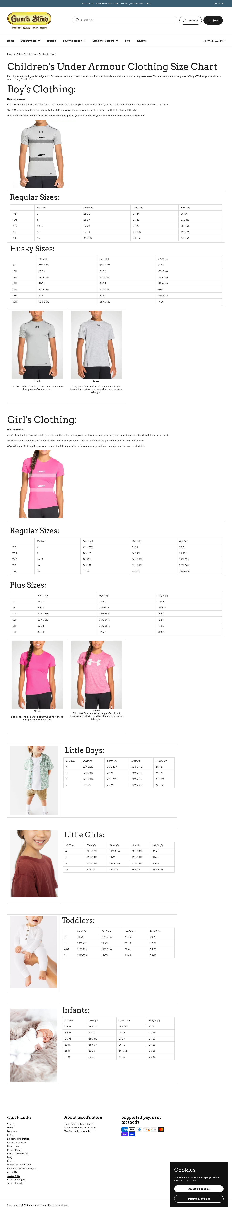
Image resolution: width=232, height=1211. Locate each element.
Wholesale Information (19, 1164)
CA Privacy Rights (16, 1179)
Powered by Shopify (58, 1204)
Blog (9, 1157)
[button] (213, 20)
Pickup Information (17, 1142)
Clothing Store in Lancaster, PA (80, 1127)
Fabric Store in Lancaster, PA (78, 1123)
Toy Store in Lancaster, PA (77, 1131)
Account (193, 20)
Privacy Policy (14, 1149)
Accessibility (13, 1175)
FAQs (10, 1135)
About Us (12, 1172)
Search (10, 1123)
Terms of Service (15, 1183)
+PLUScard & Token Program (22, 1168)
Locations (12, 1131)
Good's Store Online (37, 1204)
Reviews (11, 1160)
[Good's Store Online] (29, 20)
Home (9, 54)
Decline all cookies (199, 1198)
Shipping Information (18, 1138)
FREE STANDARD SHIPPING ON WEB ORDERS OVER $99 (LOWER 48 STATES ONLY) (116, 3)
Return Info (13, 1146)
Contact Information (17, 1153)
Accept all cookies (199, 1188)
